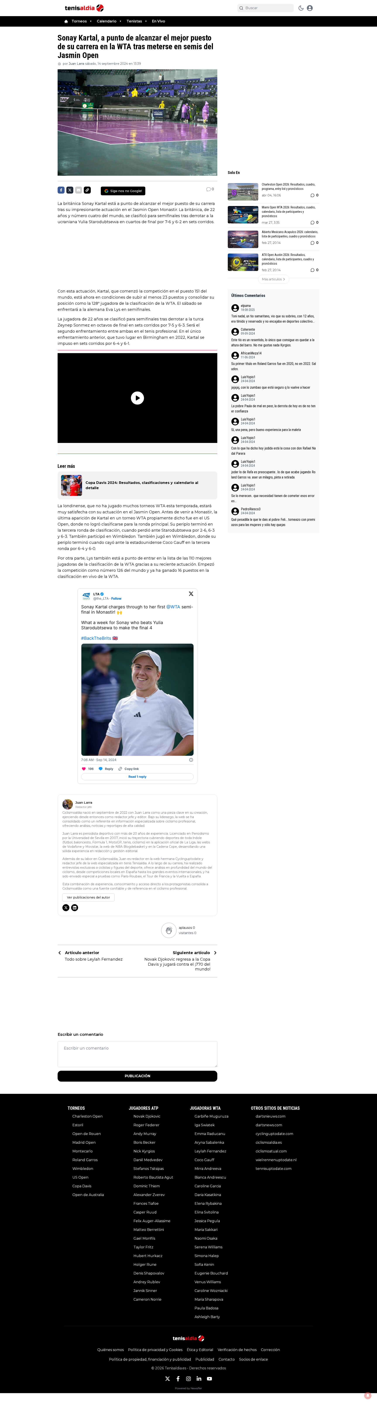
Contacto (227, 1359)
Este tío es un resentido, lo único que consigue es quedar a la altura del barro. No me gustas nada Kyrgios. (272, 342)
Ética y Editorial (200, 1350)
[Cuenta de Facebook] (178, 1378)
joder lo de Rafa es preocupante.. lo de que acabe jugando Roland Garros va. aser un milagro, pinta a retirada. (273, 474)
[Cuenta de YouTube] (209, 1378)
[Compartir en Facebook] (61, 190)
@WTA (173, 606)
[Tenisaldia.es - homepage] (84, 8)
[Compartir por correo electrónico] (78, 190)
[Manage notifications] (367, 1395)
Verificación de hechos (237, 1350)
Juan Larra (76, 64)
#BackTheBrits (96, 638)
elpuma (246, 306)
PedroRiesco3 (250, 509)
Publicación (137, 1076)
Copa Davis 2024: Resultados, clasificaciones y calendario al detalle (142, 485)
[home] (66, 21)
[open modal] (310, 8)
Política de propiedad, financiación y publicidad (150, 1359)
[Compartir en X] (69, 190)
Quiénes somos (110, 1350)
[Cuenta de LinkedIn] (199, 1378)
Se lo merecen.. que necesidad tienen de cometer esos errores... (273, 498)
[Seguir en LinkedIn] (74, 907)
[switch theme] (301, 8)
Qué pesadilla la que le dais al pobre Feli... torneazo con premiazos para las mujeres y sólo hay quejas (273, 522)
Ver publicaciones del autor (88, 897)
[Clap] (169, 930)
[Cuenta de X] (167, 1378)
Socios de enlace (253, 1359)
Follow (116, 598)
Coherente (248, 329)
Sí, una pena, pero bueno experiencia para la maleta (266, 430)
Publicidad (204, 1359)
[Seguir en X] (65, 907)
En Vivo (158, 21)
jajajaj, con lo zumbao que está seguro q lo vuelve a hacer (270, 387)
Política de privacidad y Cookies (155, 1350)
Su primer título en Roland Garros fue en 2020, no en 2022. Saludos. (273, 366)
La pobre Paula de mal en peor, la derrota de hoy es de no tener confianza (273, 408)
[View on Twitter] (191, 596)
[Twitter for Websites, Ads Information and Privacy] (191, 759)
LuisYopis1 (248, 377)
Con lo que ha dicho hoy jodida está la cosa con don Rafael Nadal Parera (273, 451)
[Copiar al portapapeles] (87, 190)
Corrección (270, 1350)
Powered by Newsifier (188, 1388)
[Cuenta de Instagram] (188, 1378)
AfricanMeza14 (251, 353)
